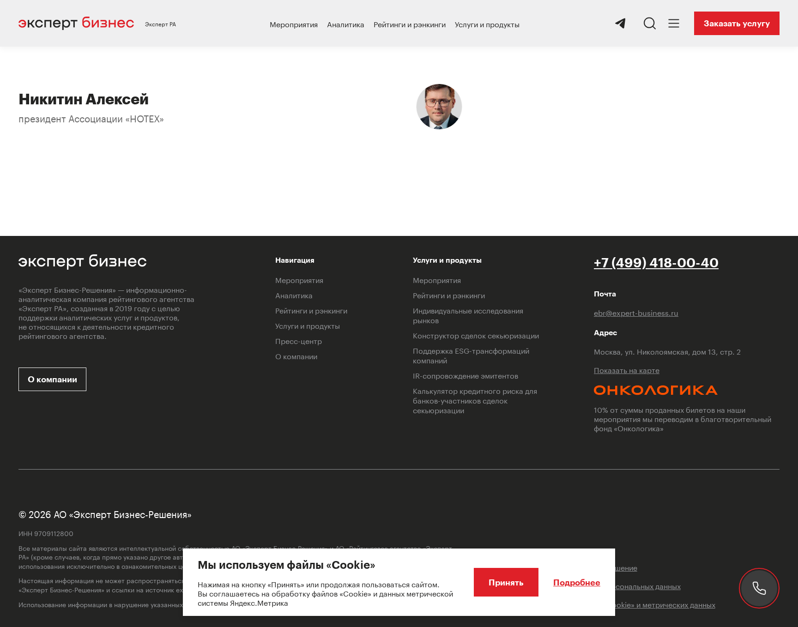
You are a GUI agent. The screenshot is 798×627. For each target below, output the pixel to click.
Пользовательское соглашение (581, 567)
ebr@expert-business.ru (636, 312)
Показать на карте (626, 369)
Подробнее (576, 582)
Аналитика (345, 23)
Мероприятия (294, 23)
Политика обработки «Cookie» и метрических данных (620, 604)
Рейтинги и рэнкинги (410, 23)
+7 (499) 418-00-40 (656, 262)
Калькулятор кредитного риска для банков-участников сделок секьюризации (475, 399)
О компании (52, 379)
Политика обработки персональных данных (603, 585)
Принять (506, 582)
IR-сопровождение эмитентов (465, 374)
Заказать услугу (737, 23)
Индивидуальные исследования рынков (468, 314)
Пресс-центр (298, 340)
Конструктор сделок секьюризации (476, 334)
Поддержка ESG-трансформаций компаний (471, 354)
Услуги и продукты (487, 23)
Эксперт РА (160, 23)
